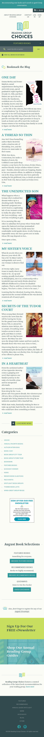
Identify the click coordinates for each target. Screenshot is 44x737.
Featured (22, 701)
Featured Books (10, 465)
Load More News (24, 423)
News (6, 472)
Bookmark (8, 461)
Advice (6, 440)
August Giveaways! (22, 611)
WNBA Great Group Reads (14, 490)
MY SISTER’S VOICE (17, 249)
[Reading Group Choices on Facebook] (19, 726)
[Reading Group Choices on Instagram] (25, 726)
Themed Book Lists (11, 487)
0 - (39, 10)
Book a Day (8, 451)
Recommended (22, 704)
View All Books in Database (14, 55)
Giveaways (22, 714)
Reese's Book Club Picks (13, 476)
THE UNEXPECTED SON (20, 191)
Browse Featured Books (22, 561)
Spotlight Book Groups (13, 483)
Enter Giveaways (22, 589)
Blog (22, 717)
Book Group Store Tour (13, 458)
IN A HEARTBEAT (15, 363)
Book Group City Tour (13, 454)
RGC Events (8, 479)
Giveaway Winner (11, 469)
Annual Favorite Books (13, 444)
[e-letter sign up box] (22, 510)
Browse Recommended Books (22, 575)
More (22, 711)
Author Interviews (12, 447)
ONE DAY (9, 77)
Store (22, 721)
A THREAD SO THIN (17, 135)
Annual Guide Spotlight (22, 707)
